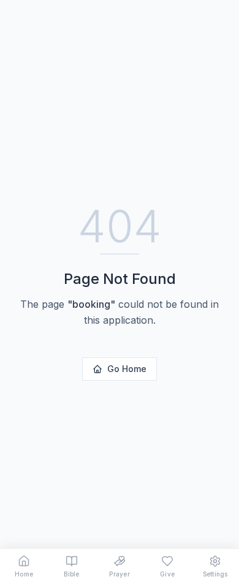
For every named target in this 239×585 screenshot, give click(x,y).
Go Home (126, 368)
